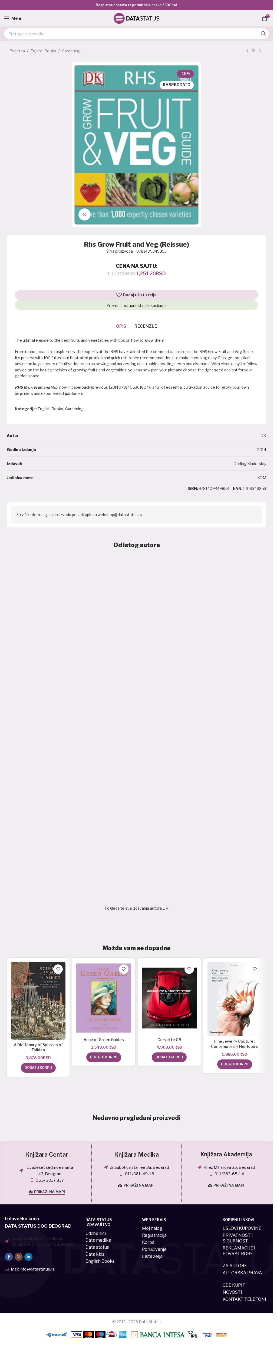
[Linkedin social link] (28, 1257)
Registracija (154, 1235)
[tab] (121, 326)
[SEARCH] (263, 33)
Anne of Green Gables (104, 1039)
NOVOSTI (232, 1292)
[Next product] (260, 51)
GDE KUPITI (235, 1285)
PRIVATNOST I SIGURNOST (238, 1238)
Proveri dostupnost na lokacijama (136, 305)
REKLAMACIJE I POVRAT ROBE (239, 1250)
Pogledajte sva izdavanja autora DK (136, 908)
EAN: (237, 488)
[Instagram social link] (19, 1257)
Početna (17, 51)
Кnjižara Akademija (226, 1154)
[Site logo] (137, 18)
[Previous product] (247, 51)
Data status (97, 1247)
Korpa (148, 1242)
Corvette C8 (169, 1039)
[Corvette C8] (169, 998)
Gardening (71, 51)
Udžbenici (95, 1233)
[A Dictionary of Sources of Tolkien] (38, 1001)
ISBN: (193, 488)
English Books (43, 51)
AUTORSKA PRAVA (242, 1272)
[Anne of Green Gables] (103, 998)
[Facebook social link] (9, 1257)
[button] (38, 1068)
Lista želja (152, 1256)
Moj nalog (152, 1228)
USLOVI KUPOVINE (242, 1228)
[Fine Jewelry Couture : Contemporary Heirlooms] (234, 999)
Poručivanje (154, 1249)
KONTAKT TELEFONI (244, 1299)
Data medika (98, 1240)
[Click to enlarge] (84, 214)
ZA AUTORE (235, 1265)
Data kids (94, 1254)
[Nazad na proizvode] (253, 51)
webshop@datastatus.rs (120, 514)
